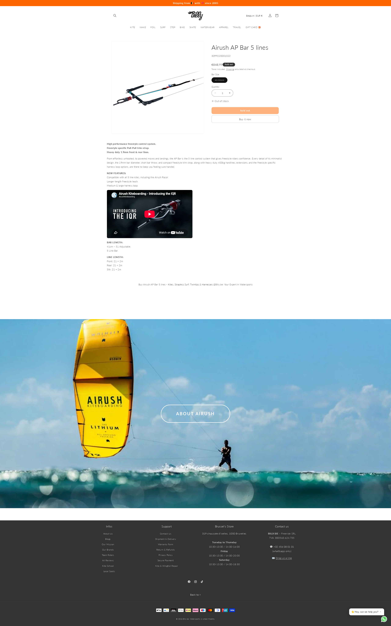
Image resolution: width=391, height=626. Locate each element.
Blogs (108, 539)
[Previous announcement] (74, 3)
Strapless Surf (182, 284)
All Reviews (108, 560)
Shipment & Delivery (165, 539)
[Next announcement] (316, 3)
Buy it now (245, 119)
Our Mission (108, 544)
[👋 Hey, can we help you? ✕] (386, 621)
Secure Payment (165, 560)
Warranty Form (165, 544)
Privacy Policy (166, 555)
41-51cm (221, 81)
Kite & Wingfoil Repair (166, 566)
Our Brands (108, 549)
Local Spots (109, 571)
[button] (114, 15)
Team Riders (108, 555)
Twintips (194, 284)
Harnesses (207, 284)
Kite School (108, 566)
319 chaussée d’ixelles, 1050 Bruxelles (224, 533)
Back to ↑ (195, 594)
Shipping (230, 69)
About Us (108, 533)
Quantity (215, 87)
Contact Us (165, 533)
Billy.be (186, 619)
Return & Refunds (165, 549)
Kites (170, 284)
